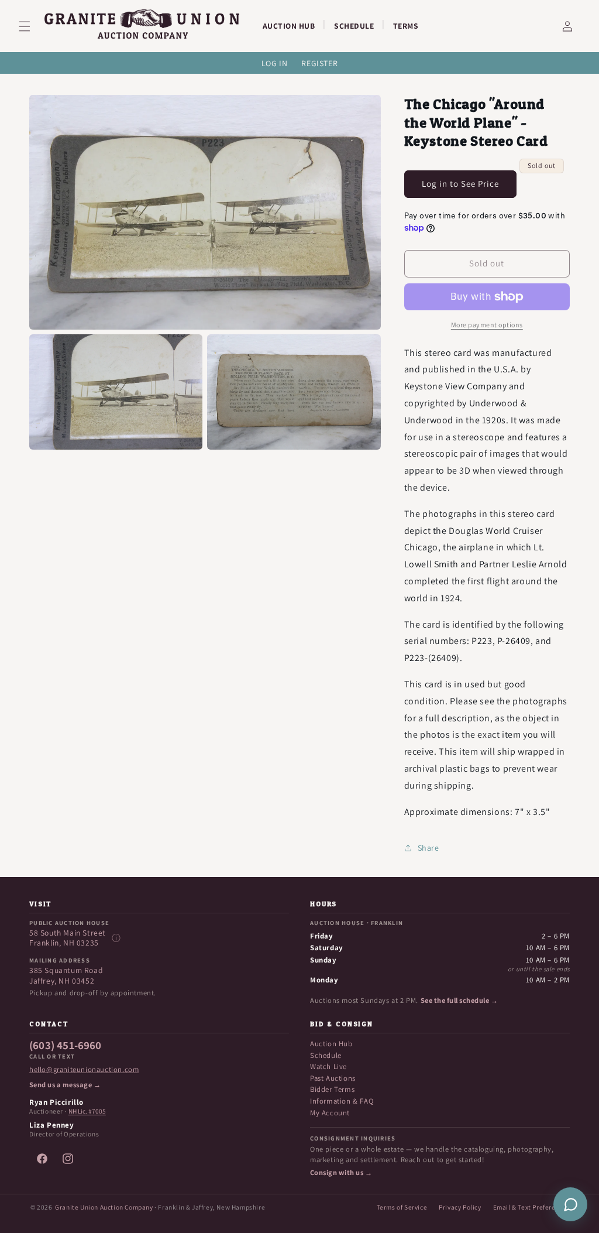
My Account (330, 1113)
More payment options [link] (487, 324)
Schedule (326, 1055)
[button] (31, 26)
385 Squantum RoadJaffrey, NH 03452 (66, 975)
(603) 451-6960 (65, 1045)
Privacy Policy (460, 1207)
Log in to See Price (460, 183)
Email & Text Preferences (531, 1207)
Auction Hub (331, 1044)
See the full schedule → (459, 1000)
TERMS (406, 25)
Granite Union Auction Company (104, 1207)
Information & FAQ (341, 1101)
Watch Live (328, 1066)
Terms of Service (402, 1207)
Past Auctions (333, 1078)
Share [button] (428, 847)
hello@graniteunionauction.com (84, 1069)
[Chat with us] (570, 1204)
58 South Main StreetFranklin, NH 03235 (67, 938)
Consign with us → (341, 1172)
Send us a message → (65, 1085)
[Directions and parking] (116, 938)
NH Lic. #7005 (87, 1111)
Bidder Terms (332, 1089)
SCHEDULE (354, 25)
